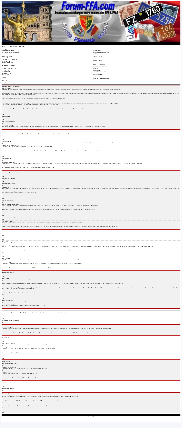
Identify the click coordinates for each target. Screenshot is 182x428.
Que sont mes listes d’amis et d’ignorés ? (97, 60)
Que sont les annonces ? (5, 80)
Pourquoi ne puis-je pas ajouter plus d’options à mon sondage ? (9, 68)
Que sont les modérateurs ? (96, 49)
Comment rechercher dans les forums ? (97, 63)
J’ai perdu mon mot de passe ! (5, 53)
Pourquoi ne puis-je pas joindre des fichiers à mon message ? (9, 70)
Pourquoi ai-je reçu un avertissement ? (6, 71)
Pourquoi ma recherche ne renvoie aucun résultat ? (99, 64)
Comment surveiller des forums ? (96, 70)
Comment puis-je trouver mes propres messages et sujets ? (100, 66)
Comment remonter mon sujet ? (5, 74)
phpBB (96, 150)
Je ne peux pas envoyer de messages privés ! (98, 56)
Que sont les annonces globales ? (6, 79)
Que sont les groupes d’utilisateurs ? (97, 50)
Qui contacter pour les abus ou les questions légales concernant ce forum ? (101, 78)
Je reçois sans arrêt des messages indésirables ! (98, 57)
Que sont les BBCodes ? (5, 76)
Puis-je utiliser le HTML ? (5, 77)
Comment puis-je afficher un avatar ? (6, 61)
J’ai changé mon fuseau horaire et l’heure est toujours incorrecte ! (9, 59)
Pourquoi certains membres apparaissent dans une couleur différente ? (101, 52)
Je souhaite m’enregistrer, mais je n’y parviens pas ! (8, 50)
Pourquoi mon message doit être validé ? (6, 73)
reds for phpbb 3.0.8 (94, 417)
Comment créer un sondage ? (5, 67)
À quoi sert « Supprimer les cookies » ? (6, 54)
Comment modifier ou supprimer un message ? (7, 66)
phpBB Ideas (41, 400)
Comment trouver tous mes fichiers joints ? (98, 74)
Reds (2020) (92, 416)
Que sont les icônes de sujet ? (5, 82)
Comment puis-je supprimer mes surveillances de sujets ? (99, 71)
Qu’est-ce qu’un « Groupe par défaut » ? (97, 53)
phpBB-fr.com (92, 419)
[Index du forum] (91, 21)
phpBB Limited (23, 396)
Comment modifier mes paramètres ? (6, 57)
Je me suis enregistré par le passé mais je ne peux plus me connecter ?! (10, 52)
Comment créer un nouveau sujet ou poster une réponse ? (8, 65)
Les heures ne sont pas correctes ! (6, 58)
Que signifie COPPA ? (4, 49)
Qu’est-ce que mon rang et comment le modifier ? (7, 62)
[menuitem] (3, 44)
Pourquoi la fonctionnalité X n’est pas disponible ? (98, 77)
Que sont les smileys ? (4, 78)
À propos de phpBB (71, 396)
